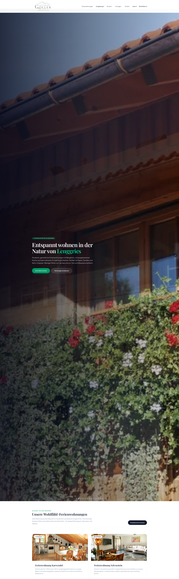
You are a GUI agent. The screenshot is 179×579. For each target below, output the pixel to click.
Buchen (109, 6)
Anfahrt (127, 6)
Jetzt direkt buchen (41, 271)
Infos (134, 6)
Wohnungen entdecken (61, 271)
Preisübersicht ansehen (137, 522)
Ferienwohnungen (87, 6)
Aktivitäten (143, 6)
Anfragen (118, 6)
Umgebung (100, 6)
